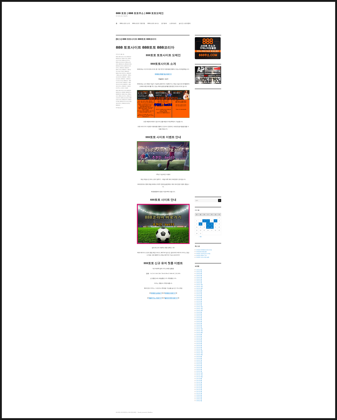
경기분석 (164, 23)
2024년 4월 (199, 321)
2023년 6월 (199, 340)
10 (200, 224)
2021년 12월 (199, 373)
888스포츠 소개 (125, 23)
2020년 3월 (199, 399)
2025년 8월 (199, 292)
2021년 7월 (199, 382)
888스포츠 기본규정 (138, 23)
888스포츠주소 (126, 60)
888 (117, 56)
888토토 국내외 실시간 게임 (203, 253)
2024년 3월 (199, 323)
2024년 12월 (199, 306)
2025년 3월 (199, 301)
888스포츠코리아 (120, 62)
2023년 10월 (199, 332)
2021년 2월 (199, 391)
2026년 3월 (199, 279)
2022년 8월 (199, 358)
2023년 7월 (199, 338)
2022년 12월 (199, 351)
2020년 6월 (199, 395)
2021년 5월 (199, 386)
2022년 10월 (199, 354)
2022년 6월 (199, 362)
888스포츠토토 (125, 98)
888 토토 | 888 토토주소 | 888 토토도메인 (140, 13)
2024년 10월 (199, 310)
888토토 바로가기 (170, 293)
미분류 (126, 88)
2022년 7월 (199, 360)
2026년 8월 (199, 270)
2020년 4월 (199, 397)
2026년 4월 (199, 277)
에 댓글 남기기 (119, 107)
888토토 (122, 67)
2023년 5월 (199, 341)
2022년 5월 (199, 364)
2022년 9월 (199, 356)
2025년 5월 (199, 297)
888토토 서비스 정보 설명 (202, 257)
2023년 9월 (199, 334)
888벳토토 (118, 94)
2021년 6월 (199, 384)
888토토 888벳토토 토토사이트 (204, 250)
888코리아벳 (128, 64)
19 (208, 227)
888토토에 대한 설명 (201, 251)
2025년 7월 (199, 294)
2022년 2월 (199, 369)
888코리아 (121, 64)
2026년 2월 (199, 281)
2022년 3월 (199, 367)
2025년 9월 (199, 290)
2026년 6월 (199, 273)
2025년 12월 (199, 284)
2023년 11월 (199, 330)
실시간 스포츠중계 (184, 23)
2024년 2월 (199, 325)
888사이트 (124, 58)
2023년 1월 (199, 349)
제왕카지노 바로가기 (155, 298)
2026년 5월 (199, 275)
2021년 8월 (199, 380)
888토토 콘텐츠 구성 (201, 255)
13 (211, 224)
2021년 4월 (199, 388)
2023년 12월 (199, 329)
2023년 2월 (199, 347)
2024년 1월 (199, 327)
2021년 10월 (199, 376)
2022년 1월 (199, 371)
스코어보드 (172, 23)
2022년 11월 (199, 353)
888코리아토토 (120, 66)
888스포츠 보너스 (153, 23)
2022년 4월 (199, 365)
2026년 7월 (199, 271)
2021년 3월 (199, 389)
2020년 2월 (199, 400)
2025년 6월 (199, 295)
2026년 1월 (199, 283)
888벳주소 (128, 92)
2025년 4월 (199, 299)
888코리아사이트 (124, 101)
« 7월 (200, 236)
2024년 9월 (199, 312)
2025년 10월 (199, 288)
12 (208, 224)
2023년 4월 (199, 343)
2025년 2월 (199, 303)
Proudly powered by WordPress (145, 412)
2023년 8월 (199, 336)
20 (211, 227)
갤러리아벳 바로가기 (171, 298)
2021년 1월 (199, 393)
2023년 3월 (199, 345)
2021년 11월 (199, 375)
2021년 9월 (199, 378)
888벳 (123, 92)
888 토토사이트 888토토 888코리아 (145, 47)
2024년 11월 (199, 308)
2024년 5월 (199, 319)
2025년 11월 (199, 286)
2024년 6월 (199, 318)
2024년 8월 (199, 314)
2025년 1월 (199, 305)
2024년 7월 (199, 316)
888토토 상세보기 (156, 293)
